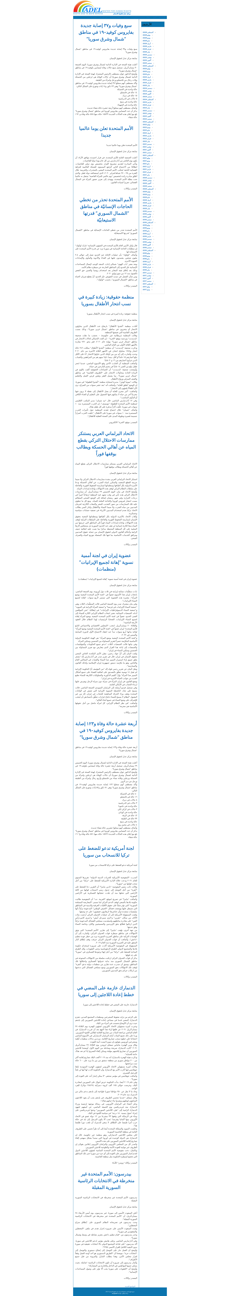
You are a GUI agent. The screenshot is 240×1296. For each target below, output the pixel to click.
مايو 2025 (146, 74)
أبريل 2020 (147, 200)
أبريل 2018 (146, 261)
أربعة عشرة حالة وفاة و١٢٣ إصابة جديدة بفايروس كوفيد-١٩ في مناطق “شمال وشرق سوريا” (106, 730)
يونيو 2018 (146, 256)
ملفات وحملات (115, 17)
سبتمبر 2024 (147, 97)
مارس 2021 (147, 169)
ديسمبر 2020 (147, 178)
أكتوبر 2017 (147, 278)
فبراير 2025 (147, 83)
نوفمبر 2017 (147, 275)
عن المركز (103, 17)
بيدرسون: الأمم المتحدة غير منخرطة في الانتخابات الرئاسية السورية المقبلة (106, 1180)
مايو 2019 (146, 231)
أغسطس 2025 (148, 66)
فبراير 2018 (147, 267)
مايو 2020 (146, 197)
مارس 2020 (147, 203)
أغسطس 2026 (148, 32)
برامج (126, 17)
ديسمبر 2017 (147, 273)
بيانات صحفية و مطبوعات (140, 17)
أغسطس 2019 (148, 222)
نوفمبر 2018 (147, 242)
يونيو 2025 (146, 71)
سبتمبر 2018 (147, 247)
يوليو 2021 (146, 158)
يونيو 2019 (146, 228)
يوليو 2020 (146, 192)
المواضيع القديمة (130, 1286)
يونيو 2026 (146, 38)
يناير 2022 (146, 141)
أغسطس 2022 (148, 122)
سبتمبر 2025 (147, 63)
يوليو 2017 (146, 287)
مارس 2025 (147, 80)
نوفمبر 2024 (147, 91)
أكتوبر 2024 (147, 94)
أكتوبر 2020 (147, 183)
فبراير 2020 (147, 206)
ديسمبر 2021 (147, 144)
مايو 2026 (146, 41)
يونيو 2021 (146, 161)
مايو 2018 (146, 259)
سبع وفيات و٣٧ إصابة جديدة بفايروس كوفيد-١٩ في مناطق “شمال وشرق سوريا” (106, 32)
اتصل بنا (93, 17)
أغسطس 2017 (148, 284)
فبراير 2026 (147, 49)
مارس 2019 (147, 236)
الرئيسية (162, 17)
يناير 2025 (146, 85)
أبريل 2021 (146, 166)
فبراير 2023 (147, 105)
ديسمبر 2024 (147, 88)
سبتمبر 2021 (147, 152)
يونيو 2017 (146, 289)
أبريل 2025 (147, 77)
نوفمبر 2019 (147, 214)
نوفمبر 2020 (147, 180)
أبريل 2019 (146, 234)
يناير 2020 (146, 208)
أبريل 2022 (147, 133)
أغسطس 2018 (148, 250)
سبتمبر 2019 (147, 220)
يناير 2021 (146, 175)
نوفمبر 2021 (147, 147)
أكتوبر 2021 (147, 150)
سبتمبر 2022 (147, 119)
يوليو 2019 (146, 225)
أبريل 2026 (147, 43)
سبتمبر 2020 (147, 186)
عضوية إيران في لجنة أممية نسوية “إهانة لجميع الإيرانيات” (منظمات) (106, 562)
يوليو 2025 (146, 69)
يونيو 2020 (146, 194)
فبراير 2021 (147, 172)
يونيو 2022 (146, 127)
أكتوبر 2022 (147, 116)
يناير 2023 (146, 108)
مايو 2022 (146, 130)
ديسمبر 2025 (147, 55)
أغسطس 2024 (148, 99)
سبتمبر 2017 (147, 281)
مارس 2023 (147, 102)
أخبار (154, 17)
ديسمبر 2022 (147, 111)
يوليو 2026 (146, 35)
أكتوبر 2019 (147, 217)
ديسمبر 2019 (147, 211)
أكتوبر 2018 (147, 245)
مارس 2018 (147, 264)
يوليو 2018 (146, 253)
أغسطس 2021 (148, 155)
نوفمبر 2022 (147, 113)
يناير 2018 (146, 270)
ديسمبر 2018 (147, 239)
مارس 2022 (147, 136)
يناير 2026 (146, 52)
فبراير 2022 (147, 138)
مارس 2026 (147, 46)
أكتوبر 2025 (147, 60)
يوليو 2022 (146, 124)
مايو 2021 (146, 164)
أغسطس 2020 (148, 189)
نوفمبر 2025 (147, 57)
